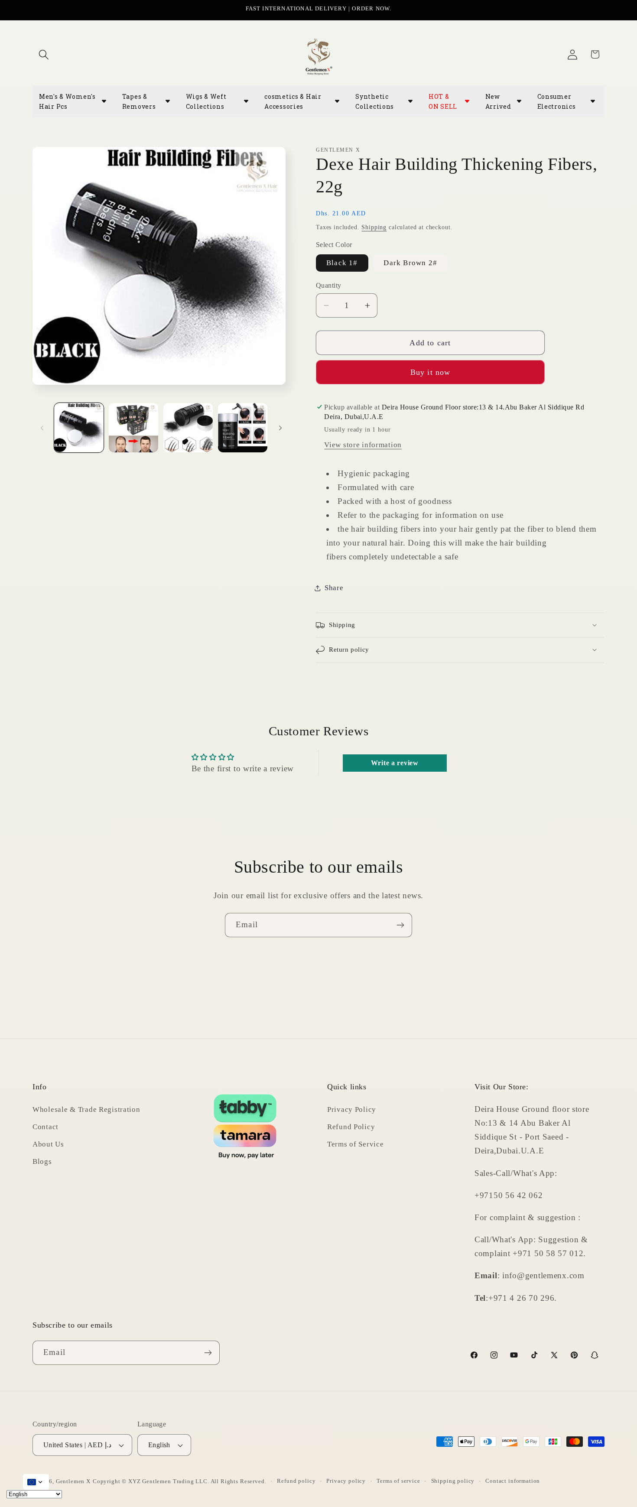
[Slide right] (280, 427)
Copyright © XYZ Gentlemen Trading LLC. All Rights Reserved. (179, 1481)
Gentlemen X (73, 1481)
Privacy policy (346, 1481)
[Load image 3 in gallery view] (188, 427)
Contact (45, 1127)
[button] (43, 54)
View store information (363, 445)
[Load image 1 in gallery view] (79, 427)
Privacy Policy (351, 1109)
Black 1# (342, 263)
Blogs (42, 1161)
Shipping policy (453, 1481)
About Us (48, 1144)
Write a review (395, 762)
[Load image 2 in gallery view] (133, 427)
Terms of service (398, 1481)
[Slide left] (42, 427)
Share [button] (334, 588)
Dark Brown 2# (410, 263)
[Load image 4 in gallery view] (242, 427)
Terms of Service (355, 1144)
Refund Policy (351, 1127)
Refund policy (296, 1481)
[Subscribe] (400, 925)
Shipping (374, 227)
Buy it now (430, 372)
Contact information (512, 1481)
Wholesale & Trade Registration (86, 1109)
